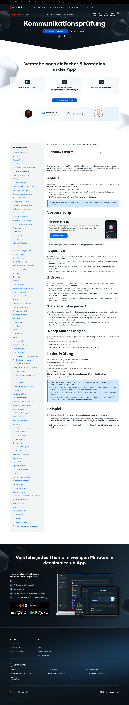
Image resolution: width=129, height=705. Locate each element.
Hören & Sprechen (69, 144)
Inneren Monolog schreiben (22, 251)
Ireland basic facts (19, 488)
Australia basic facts (20, 420)
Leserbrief (16, 232)
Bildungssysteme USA (20, 311)
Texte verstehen (18, 228)
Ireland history (18, 484)
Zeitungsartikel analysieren (22, 202)
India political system (20, 469)
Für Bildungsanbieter (42, 2)
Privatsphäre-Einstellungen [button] (21, 673)
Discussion (16, 281)
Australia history (18, 417)
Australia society (18, 409)
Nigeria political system (21, 454)
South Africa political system (23, 428)
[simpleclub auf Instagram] (27, 692)
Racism (15, 300)
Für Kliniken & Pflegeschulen (60, 2)
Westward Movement (20, 500)
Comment (16, 277)
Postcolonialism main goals (22, 303)
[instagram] (64, 36)
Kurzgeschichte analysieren (22, 205)
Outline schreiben (19, 285)
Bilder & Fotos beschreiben (22, 220)
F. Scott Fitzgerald (19, 371)
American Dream (19, 503)
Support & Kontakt (44, 651)
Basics (15, 507)
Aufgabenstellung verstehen (23, 288)
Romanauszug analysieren (22, 190)
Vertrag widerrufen (15, 679)
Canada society (18, 439)
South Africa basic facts (21, 435)
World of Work (18, 341)
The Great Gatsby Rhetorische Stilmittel (27, 356)
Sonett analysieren (19, 183)
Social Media (17, 334)
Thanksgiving (17, 322)
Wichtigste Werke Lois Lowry (23, 386)
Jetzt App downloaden (55, 31)
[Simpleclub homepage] (17, 7)
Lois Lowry (16, 390)
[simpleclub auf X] (14, 692)
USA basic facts (18, 515)
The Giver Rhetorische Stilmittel (24, 375)
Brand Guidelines (44, 655)
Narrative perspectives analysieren (25, 186)
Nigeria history (18, 462)
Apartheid (16, 424)
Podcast (16, 179)
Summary (16, 273)
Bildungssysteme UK (20, 315)
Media (15, 337)
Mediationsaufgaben (20, 269)
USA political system (20, 511)
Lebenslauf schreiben (20, 243)
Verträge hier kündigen (56, 673)
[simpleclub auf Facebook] (10, 692)
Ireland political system (21, 481)
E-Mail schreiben (18, 254)
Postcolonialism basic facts (22, 307)
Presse (40, 648)
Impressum (15, 669)
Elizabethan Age (18, 349)
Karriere (40, 644)
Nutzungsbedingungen (93, 669)
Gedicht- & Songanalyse (21, 209)
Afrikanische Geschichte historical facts (27, 496)
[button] (114, 2)
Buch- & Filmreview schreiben (23, 266)
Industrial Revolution (20, 522)
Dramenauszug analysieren (22, 194)
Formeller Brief (18, 239)
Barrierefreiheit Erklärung (95, 673)
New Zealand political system (23, 401)
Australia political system (22, 413)
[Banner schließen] (118, 13)
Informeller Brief (18, 235)
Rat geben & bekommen (21, 171)
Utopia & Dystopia (19, 152)
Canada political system (21, 447)
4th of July (16, 326)
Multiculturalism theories (22, 296)
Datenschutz (53, 669)
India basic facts (18, 473)
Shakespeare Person (20, 352)
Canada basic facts (19, 451)
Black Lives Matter (19, 492)
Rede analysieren (19, 198)
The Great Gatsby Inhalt (21, 364)
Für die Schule (14, 2)
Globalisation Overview (21, 345)
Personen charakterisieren (22, 224)
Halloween (16, 318)
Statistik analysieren (20, 213)
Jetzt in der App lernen (64, 100)
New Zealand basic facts (21, 405)
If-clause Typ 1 (18, 160)
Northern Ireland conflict (21, 477)
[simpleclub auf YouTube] (22, 692)
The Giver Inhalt (18, 383)
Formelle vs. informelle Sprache (24, 168)
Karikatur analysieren (20, 217)
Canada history (18, 443)
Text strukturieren (19, 292)
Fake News (16, 330)
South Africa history (20, 432)
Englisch (57, 144)
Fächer (49, 144)
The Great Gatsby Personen (22, 360)
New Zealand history (20, 394)
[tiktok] (59, 36)
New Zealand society (20, 398)
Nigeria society (18, 458)
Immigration (17, 518)
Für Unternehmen (27, 2)
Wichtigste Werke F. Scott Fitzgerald (25, 368)
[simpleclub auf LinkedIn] (18, 692)
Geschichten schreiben (21, 262)
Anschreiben (17, 247)
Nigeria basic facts (19, 466)
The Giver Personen (20, 379)
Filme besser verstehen (21, 175)
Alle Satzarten (17, 156)
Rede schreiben (18, 258)
